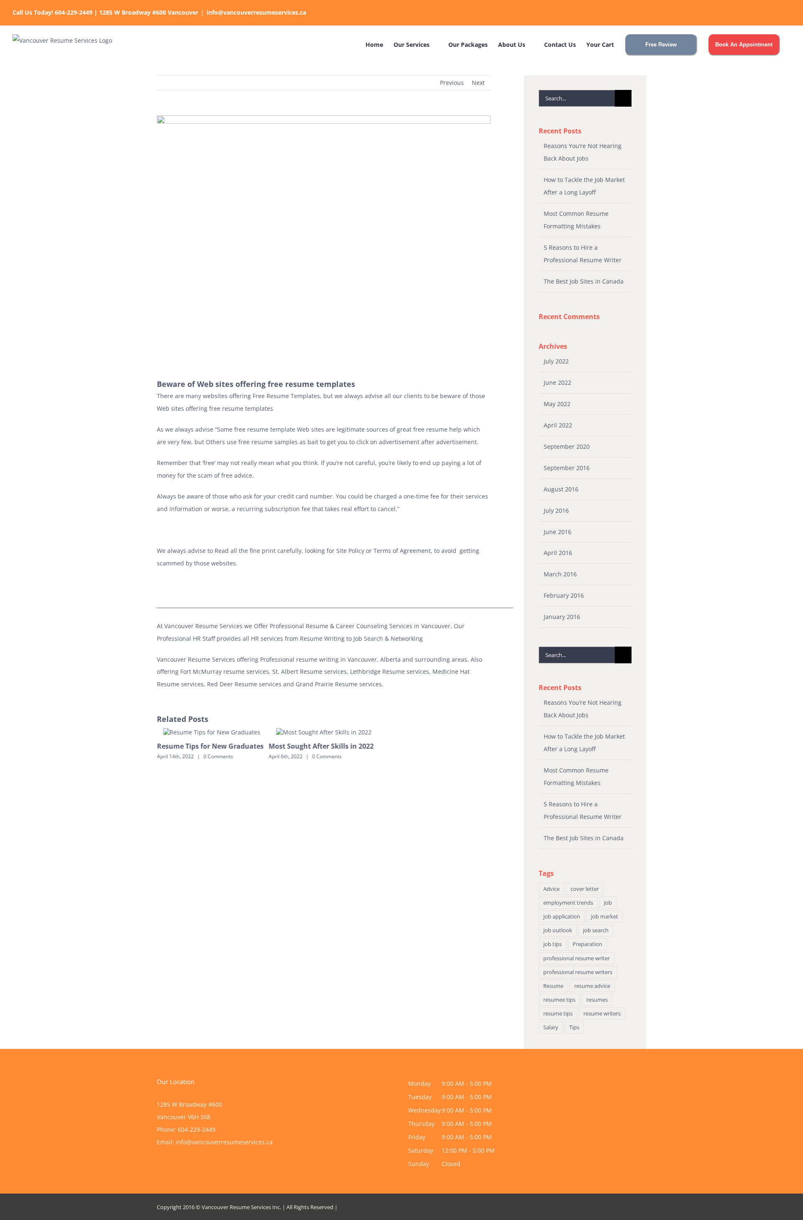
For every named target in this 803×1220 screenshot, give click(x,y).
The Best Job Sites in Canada (584, 281)
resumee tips (559, 999)
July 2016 (556, 510)
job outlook (557, 930)
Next (478, 83)
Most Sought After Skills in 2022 (321, 746)
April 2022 (558, 425)
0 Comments (218, 756)
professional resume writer (576, 958)
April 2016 (558, 553)
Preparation (587, 944)
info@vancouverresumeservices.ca (256, 12)
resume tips (558, 1013)
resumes (597, 999)
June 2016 (557, 532)
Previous (452, 83)
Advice (551, 889)
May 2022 (557, 404)
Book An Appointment (743, 44)
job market (604, 916)
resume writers (602, 1013)
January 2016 (562, 617)
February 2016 (564, 595)
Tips (574, 1027)
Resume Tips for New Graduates (210, 746)
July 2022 (556, 361)
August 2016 (561, 489)
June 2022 (557, 382)
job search (596, 930)
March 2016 (560, 574)
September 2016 (567, 468)
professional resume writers (577, 972)
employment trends (568, 902)
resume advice (592, 986)
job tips (552, 944)
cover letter (584, 889)
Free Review (661, 44)
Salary (550, 1027)
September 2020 (567, 446)
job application (561, 916)
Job (608, 902)
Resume (553, 986)
